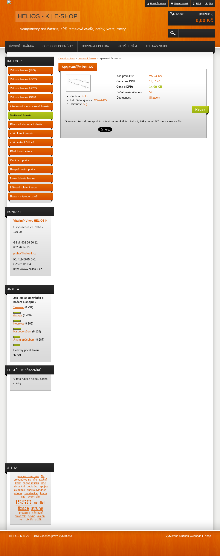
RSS (198, 3)
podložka (32, 486)
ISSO (23, 502)
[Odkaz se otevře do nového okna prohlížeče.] (78, 91)
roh (21, 519)
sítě (23, 496)
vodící (40, 502)
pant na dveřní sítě (28, 476)
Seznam (18, 307)
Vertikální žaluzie (87, 58)
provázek (24, 512)
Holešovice (31, 493)
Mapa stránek (181, 3)
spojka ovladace (36, 489)
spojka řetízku (31, 483)
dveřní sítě (34, 496)
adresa (18, 493)
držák (38, 519)
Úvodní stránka (66, 58)
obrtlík (29, 519)
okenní (41, 516)
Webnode (195, 536)
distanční (19, 486)
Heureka (18, 323)
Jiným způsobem (24, 339)
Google (17, 315)
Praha (43, 493)
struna (37, 508)
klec (43, 483)
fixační (43, 479)
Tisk (211, 3)
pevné (31, 516)
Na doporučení (22, 331)
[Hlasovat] (17, 312)
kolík (18, 483)
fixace (23, 508)
